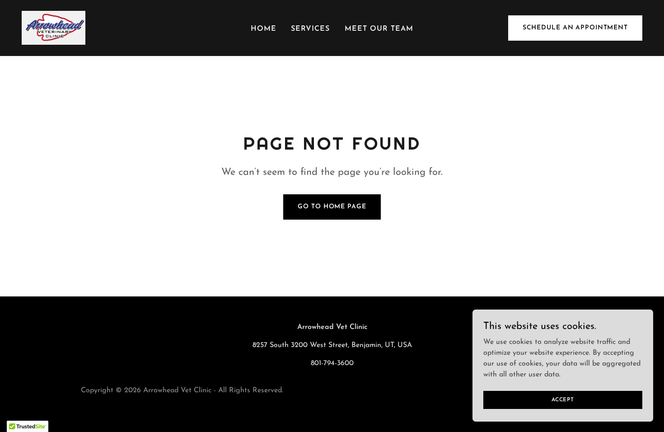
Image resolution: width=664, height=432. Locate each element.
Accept (563, 399)
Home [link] (263, 29)
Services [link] (310, 29)
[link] (53, 27)
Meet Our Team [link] (379, 29)
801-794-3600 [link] (332, 363)
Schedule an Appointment (575, 27)
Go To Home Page (332, 206)
